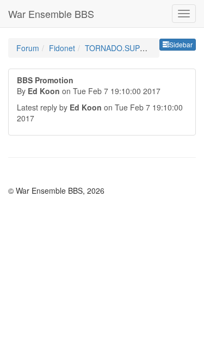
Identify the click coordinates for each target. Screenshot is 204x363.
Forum (27, 47)
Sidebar (181, 44)
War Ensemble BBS (51, 14)
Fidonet (62, 47)
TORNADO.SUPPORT (123, 47)
